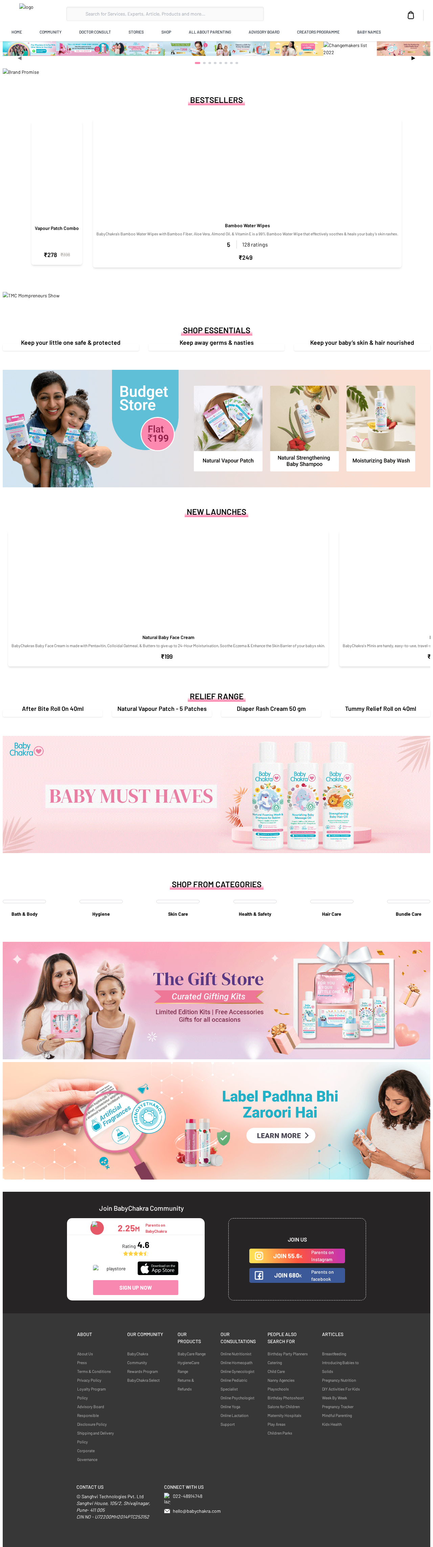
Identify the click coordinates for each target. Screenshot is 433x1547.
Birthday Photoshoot (286, 1397)
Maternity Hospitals (284, 1415)
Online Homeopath (236, 1362)
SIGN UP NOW (135, 1287)
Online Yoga (230, 1406)
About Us (85, 1353)
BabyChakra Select (143, 1380)
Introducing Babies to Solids (340, 1367)
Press (82, 1362)
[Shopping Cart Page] (411, 15)
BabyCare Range (192, 1353)
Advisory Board (90, 1406)
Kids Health (332, 1424)
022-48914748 (187, 1496)
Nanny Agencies (281, 1380)
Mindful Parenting (337, 1415)
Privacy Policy (89, 1380)
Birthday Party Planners (288, 1353)
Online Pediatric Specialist (234, 1384)
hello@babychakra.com (197, 1511)
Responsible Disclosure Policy (92, 1419)
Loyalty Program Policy (91, 1393)
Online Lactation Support (234, 1419)
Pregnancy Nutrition (339, 1380)
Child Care (276, 1371)
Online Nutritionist (236, 1353)
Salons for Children (284, 1406)
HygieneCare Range (188, 1367)
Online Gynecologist (237, 1371)
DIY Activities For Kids (341, 1388)
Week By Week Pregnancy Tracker (338, 1402)
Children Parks (280, 1433)
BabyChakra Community (137, 1358)
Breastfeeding (334, 1353)
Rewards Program (142, 1371)
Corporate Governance (87, 1455)
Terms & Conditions (94, 1371)
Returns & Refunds (186, 1384)
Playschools (278, 1388)
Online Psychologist (237, 1397)
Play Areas (277, 1424)
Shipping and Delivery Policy (95, 1437)
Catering (275, 1362)
